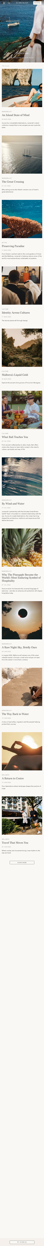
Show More (22, 863)
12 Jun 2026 (6, 783)
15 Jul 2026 (6, 508)
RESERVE (37, 3)
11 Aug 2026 (6, 317)
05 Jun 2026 (6, 847)
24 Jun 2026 (6, 652)
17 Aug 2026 (6, 250)
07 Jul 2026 (6, 585)
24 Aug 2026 (6, 119)
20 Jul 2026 (6, 441)
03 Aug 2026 (6, 379)
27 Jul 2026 (6, 186)
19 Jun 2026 (6, 718)
